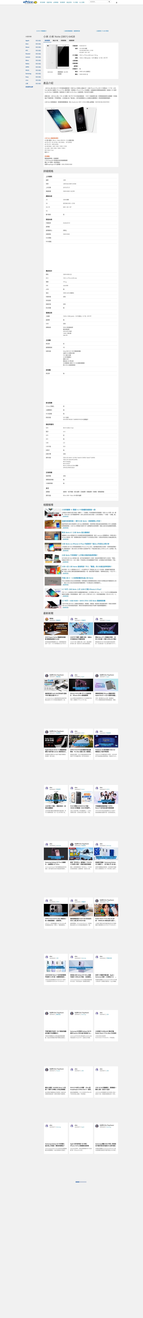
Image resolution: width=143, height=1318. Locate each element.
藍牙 (47, 431)
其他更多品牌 (29, 87)
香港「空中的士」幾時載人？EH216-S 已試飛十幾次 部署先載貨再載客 (81, 863)
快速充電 (48, 296)
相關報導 (71, 40)
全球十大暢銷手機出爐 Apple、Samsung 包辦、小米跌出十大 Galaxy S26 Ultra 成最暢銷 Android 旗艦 (105, 976)
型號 (47, 184)
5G (47, 211)
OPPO (27, 67)
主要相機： (76, 60)
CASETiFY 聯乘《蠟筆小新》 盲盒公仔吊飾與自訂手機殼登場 (81, 638)
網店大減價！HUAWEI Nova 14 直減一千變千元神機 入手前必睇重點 (55, 1088)
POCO (27, 70)
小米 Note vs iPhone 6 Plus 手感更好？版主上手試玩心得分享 (85, 544)
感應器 (48, 492)
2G (47, 199)
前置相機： (76, 63)
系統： (77, 48)
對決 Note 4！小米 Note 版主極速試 (76, 532)
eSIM (47, 289)
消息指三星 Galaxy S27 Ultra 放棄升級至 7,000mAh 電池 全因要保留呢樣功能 (80, 976)
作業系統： (76, 46)
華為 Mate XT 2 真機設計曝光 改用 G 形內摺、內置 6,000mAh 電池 (105, 638)
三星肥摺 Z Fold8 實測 (102, 31)
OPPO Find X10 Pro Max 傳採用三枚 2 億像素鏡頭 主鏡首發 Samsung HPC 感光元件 (55, 919)
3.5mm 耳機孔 (50, 406)
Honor (27, 47)
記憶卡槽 (48, 454)
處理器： (76, 66)
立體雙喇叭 (49, 410)
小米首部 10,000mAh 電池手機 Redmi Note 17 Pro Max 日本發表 (105, 1032)
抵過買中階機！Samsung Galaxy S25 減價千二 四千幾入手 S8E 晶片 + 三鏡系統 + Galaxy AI (106, 863)
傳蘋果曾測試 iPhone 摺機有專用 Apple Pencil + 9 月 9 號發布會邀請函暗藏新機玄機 (106, 694)
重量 (47, 282)
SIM (47, 285)
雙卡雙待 (48, 214)
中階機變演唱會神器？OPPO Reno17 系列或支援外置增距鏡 (104, 807)
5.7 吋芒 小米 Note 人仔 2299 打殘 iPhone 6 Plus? (81, 589)
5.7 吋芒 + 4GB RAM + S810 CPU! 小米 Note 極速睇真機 (83, 601)
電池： (77, 71)
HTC (27, 50)
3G (47, 203)
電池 (47, 293)
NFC (47, 439)
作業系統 (48, 223)
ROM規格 (48, 241)
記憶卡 (48, 450)
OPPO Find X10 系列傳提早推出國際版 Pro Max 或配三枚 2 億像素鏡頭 (80, 750)
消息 (37, 40)
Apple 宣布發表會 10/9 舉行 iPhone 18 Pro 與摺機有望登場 (79, 1144)
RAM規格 (48, 238)
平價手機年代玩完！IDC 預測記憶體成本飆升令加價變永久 (55, 1032)
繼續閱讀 (65, 516)
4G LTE (48, 207)
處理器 (48, 226)
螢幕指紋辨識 (49, 479)
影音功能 (48, 417)
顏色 (47, 274)
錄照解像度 (49, 347)
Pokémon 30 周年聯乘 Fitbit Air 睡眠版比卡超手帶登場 (106, 750)
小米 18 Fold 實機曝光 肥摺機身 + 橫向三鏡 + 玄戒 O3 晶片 (105, 1088)
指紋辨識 (48, 476)
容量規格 (48, 234)
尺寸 (47, 278)
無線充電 (48, 304)
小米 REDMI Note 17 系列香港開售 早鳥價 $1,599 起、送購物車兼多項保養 (56, 976)
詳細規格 (63, 40)
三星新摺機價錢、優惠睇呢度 (72, 31)
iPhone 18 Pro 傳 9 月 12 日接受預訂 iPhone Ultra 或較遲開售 (80, 694)
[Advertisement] (81, 256)
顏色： (77, 74)
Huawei (28, 54)
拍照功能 (48, 351)
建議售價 (48, 191)
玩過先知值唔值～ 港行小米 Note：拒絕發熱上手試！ (82, 521)
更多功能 (48, 457)
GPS (47, 435)
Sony (27, 77)
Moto (27, 60)
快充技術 (48, 300)
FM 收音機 (49, 414)
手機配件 (83, 620)
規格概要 (47, 40)
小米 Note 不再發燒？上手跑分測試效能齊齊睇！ (80, 555)
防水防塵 (48, 308)
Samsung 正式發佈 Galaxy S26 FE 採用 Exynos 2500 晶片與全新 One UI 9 (80, 1032)
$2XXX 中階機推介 (41, 31)
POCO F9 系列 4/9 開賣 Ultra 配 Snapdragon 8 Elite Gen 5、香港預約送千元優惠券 (80, 1088)
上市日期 (48, 187)
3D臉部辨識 (49, 483)
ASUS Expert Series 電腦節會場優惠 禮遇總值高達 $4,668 (55, 638)
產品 (39, 40)
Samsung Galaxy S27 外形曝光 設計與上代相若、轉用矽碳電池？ (55, 1144)
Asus (27, 44)
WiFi (47, 428)
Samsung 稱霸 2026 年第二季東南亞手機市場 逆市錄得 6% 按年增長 (105, 1144)
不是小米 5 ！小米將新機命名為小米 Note (77, 578)
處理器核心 (49, 230)
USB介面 (48, 446)
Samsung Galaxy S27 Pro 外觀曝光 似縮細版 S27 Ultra (55, 863)
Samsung (28, 73)
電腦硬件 (58, 620)
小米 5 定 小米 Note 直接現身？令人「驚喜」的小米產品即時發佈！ (87, 567)
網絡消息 (58, 676)
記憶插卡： (76, 69)
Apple (27, 40)
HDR (47, 323)
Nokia (27, 63)
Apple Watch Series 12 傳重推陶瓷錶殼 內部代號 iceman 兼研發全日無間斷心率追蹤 (55, 750)
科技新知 (58, 733)
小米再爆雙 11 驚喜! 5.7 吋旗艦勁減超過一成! (79, 510)
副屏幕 (48, 320)
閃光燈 (48, 344)
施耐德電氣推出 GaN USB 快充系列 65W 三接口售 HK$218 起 (81, 919)
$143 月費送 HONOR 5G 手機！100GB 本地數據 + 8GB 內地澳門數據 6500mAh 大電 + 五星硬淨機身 (80, 807)
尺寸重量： (76, 55)
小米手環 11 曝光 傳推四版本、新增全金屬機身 (55, 807)
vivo (27, 80)
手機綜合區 (109, 958)
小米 (27, 83)
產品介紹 (55, 40)
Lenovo (28, 57)
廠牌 (47, 180)
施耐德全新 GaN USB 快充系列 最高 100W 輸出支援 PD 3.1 (56, 694)
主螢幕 (48, 316)
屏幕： (77, 58)
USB (47, 443)
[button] (116, 2)
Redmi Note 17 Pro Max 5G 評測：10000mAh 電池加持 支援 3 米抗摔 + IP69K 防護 (105, 919)
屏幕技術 (48, 327)
